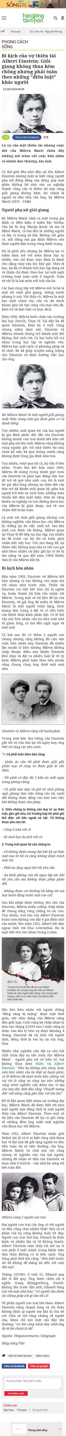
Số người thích (40, 1410)
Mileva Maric (42, 1355)
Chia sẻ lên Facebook (27, 137)
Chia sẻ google (39, 1366)
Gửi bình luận (16, 1393)
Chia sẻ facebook (14, 1366)
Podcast (16, 31)
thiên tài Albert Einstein (20, 1355)
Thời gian (22, 1410)
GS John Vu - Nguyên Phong (46, 31)
